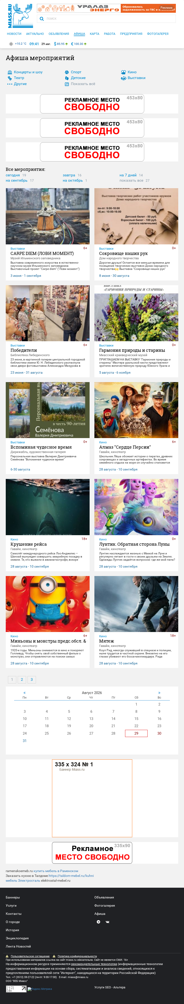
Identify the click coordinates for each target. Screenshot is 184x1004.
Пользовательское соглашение (30, 956)
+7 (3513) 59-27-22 (23, 977)
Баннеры (13, 897)
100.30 (78, 44)
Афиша (99, 914)
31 (25, 741)
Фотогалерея (104, 905)
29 (136, 733)
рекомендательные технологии (94, 964)
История (12, 930)
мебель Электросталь (23, 880)
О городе (13, 922)
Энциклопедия (17, 938)
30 (159, 733)
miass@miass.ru (78, 977)
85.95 (60, 44)
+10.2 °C (20, 43)
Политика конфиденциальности (77, 956)
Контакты (14, 914)
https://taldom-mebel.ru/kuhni (71, 876)
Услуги (11, 905)
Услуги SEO (102, 987)
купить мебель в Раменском (56, 871)
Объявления (104, 897)
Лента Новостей (18, 946)
